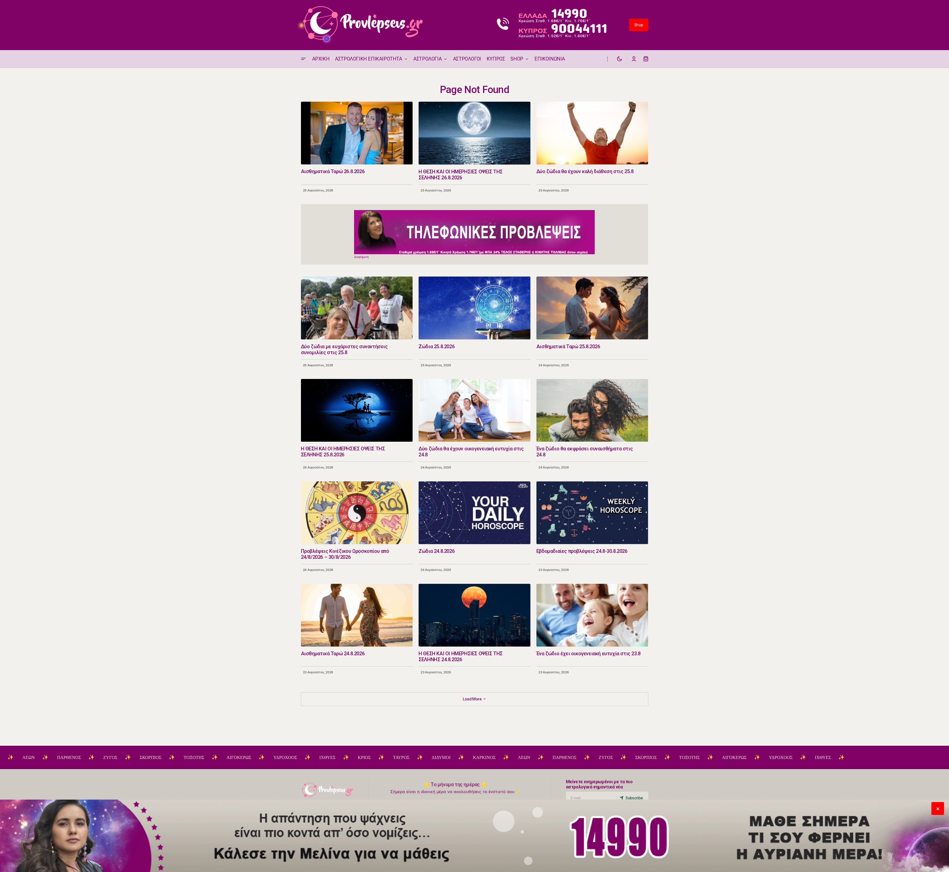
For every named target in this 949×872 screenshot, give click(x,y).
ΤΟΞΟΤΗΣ (141, 757)
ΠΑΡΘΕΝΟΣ (16, 757)
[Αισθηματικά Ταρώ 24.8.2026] (357, 615)
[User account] (634, 59)
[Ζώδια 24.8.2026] (474, 512)
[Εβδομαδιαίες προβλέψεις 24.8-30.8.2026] (592, 512)
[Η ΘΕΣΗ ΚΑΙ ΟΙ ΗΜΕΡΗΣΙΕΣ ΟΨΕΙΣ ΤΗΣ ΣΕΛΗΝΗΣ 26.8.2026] (474, 133)
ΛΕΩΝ (471, 757)
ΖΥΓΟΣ (58, 757)
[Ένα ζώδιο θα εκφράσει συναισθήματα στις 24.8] (592, 410)
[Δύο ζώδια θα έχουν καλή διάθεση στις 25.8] (592, 133)
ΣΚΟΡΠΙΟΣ (98, 757)
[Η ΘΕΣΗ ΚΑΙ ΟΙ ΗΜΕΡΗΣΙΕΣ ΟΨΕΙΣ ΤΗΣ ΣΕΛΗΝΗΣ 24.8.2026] (474, 615)
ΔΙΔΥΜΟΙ (388, 757)
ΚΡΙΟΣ (311, 757)
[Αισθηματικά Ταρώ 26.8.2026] (357, 133)
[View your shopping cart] (646, 59)
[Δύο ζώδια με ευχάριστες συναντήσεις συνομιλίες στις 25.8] (357, 308)
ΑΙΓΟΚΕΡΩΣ (186, 757)
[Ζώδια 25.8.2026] (474, 308)
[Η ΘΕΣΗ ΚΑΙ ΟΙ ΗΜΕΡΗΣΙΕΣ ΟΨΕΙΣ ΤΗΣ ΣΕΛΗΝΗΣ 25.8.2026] (357, 410)
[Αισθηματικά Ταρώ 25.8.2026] (592, 308)
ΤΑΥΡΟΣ (348, 757)
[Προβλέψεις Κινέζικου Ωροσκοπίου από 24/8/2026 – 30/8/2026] (357, 512)
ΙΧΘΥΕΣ (275, 757)
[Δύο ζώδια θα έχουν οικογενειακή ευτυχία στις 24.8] (474, 410)
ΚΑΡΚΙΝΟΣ (431, 757)
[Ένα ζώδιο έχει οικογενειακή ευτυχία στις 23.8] (592, 615)
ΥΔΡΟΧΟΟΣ (232, 757)
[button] (303, 59)
